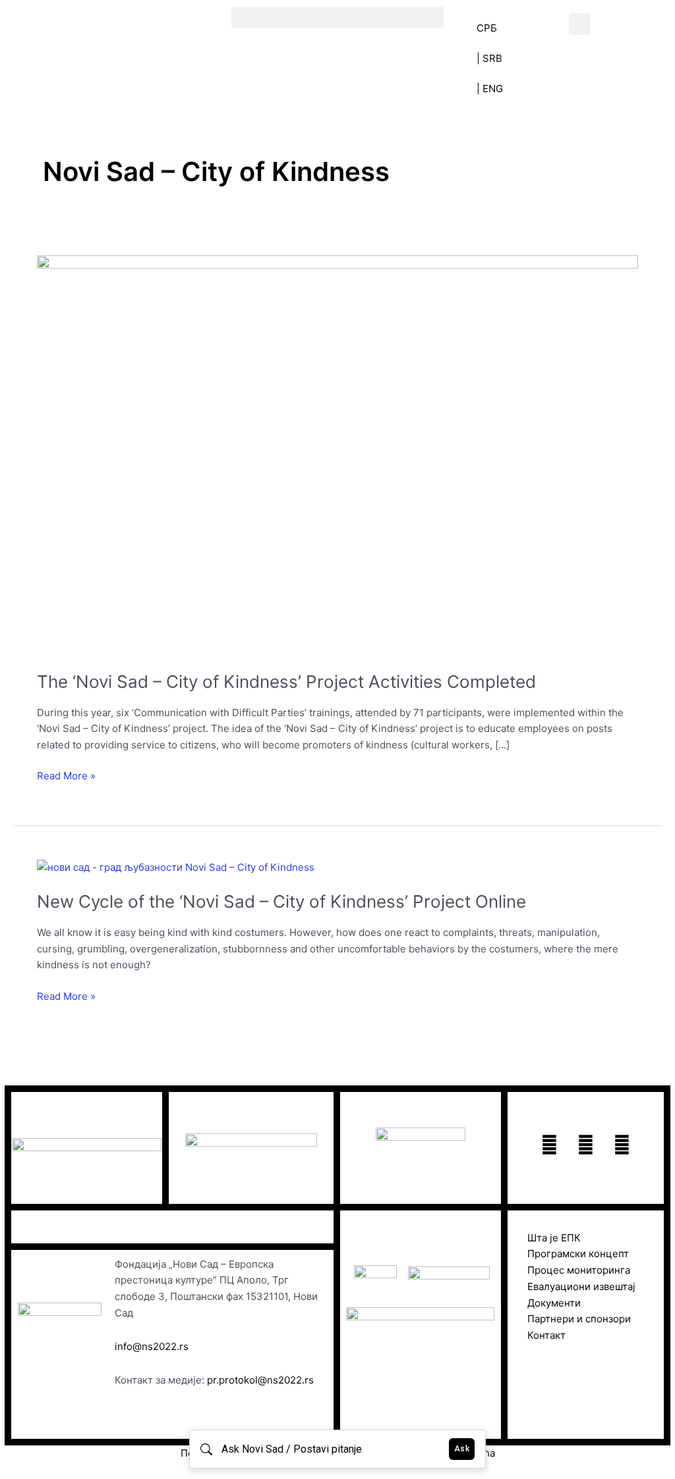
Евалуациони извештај (581, 1286)
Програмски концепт (578, 1253)
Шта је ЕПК (554, 1238)
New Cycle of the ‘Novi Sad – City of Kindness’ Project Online (281, 901)
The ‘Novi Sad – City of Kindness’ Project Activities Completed (286, 681)
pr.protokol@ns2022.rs (260, 1380)
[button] (337, 17)
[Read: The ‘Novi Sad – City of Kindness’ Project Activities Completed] (337, 454)
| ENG (490, 88)
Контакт (546, 1335)
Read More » (66, 775)
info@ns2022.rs (152, 1346)
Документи (554, 1303)
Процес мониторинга (578, 1270)
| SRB (489, 58)
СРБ (487, 28)
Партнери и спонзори (579, 1318)
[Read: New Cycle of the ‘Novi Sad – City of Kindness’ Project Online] (175, 866)
